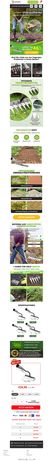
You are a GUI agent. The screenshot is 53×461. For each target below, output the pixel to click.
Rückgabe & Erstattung (29, 455)
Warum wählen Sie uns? (6, 454)
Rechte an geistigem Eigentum (6, 455)
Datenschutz (28, 453)
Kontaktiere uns (5, 453)
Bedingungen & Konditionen (30, 454)
